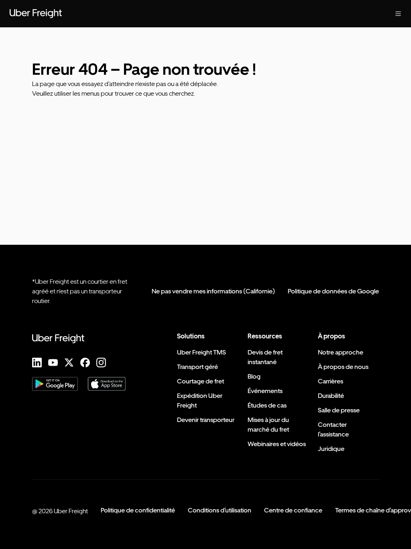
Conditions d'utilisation (219, 510)
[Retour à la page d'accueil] (36, 13)
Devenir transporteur (205, 420)
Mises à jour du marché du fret (268, 424)
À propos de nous (343, 367)
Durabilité (331, 395)
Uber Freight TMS (201, 352)
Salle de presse (339, 410)
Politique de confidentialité (138, 510)
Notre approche (340, 352)
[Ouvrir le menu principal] (398, 13)
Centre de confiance (293, 510)
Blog (254, 376)
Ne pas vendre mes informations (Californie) (213, 291)
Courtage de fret (200, 381)
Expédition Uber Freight (199, 400)
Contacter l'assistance (333, 429)
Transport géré (197, 367)
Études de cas (267, 405)
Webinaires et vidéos (277, 444)
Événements (265, 391)
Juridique (331, 449)
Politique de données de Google (333, 291)
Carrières (330, 381)
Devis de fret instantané (265, 357)
